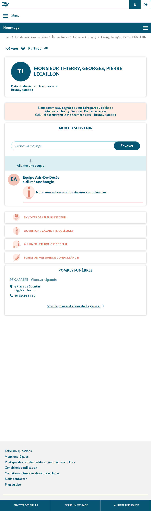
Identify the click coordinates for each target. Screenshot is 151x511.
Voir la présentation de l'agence (73, 306)
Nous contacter (16, 479)
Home (7, 37)
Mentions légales (17, 456)
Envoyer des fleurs (26, 505)
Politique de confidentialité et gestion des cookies (40, 462)
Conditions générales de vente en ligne (32, 473)
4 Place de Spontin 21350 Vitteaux (27, 288)
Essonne (78, 37)
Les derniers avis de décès (31, 37)
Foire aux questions (18, 451)
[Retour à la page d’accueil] (4, 6)
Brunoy (92, 37)
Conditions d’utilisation (21, 467)
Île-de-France (60, 37)
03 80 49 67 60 (25, 295)
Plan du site (13, 484)
